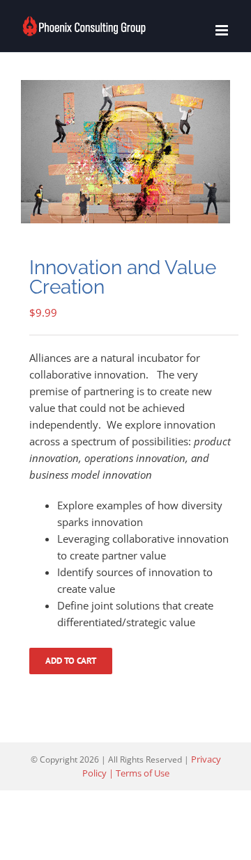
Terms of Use (142, 773)
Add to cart (70, 661)
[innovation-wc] (125, 151)
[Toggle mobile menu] (222, 30)
